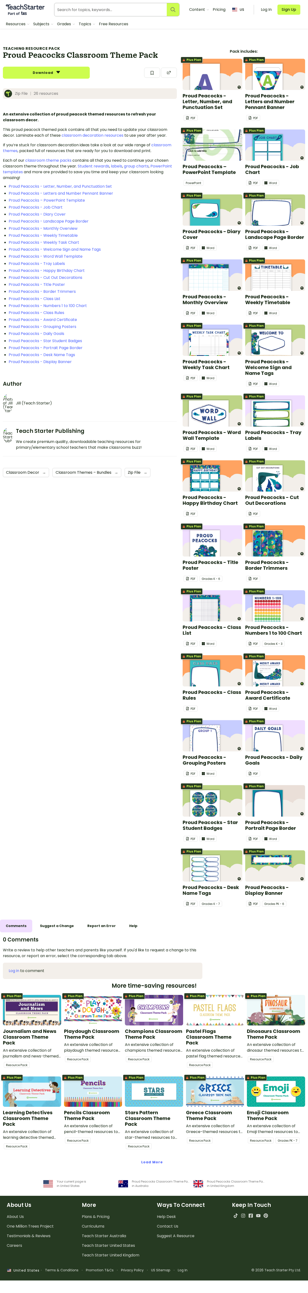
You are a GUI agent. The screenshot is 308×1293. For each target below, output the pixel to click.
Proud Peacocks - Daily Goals (36, 333)
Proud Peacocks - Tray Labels (37, 263)
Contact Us (167, 1226)
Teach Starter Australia (104, 1236)
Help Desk (166, 1216)
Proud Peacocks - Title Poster (37, 284)
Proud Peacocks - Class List (34, 298)
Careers (14, 1245)
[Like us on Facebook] (250, 1215)
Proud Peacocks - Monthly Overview (43, 228)
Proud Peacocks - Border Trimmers (42, 291)
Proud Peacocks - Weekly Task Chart (44, 242)
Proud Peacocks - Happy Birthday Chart (47, 270)
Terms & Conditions (61, 1270)
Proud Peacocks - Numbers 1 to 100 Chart (48, 305)
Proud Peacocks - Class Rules (36, 312)
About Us (15, 1216)
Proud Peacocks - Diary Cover (37, 214)
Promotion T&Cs (100, 1270)
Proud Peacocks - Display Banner (40, 362)
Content (197, 9)
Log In (182, 1270)
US (242, 9)
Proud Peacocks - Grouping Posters (42, 326)
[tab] (16, 926)
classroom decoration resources (92, 135)
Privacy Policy (132, 1270)
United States (25, 1270)
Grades (64, 24)
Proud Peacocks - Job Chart (36, 207)
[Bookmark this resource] (152, 73)
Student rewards (93, 166)
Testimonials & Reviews (29, 1236)
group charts (136, 166)
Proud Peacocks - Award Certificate (43, 319)
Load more (152, 1162)
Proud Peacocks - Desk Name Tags (42, 355)
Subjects (41, 24)
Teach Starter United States (108, 1245)
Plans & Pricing (95, 1216)
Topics (85, 24)
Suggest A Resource (175, 1236)
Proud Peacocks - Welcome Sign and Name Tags (55, 249)
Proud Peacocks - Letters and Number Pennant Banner (61, 193)
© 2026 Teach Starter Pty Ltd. (276, 1270)
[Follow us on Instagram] (243, 1215)
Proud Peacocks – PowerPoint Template (47, 200)
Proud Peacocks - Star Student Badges (45, 341)
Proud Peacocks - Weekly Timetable (43, 235)
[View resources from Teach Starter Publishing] (9, 93)
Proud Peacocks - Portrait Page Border (46, 348)
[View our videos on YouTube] (258, 1215)
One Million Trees (30, 1226)
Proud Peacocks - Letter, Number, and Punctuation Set (60, 186)
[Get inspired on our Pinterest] (266, 1215)
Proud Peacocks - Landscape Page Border (49, 221)
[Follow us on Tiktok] (235, 1215)
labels (116, 166)
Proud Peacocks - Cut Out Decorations (45, 277)
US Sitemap (160, 1270)
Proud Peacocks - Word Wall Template (46, 256)
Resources (16, 24)
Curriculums (93, 1226)
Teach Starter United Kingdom (110, 1255)
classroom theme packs (48, 160)
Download (43, 72)
